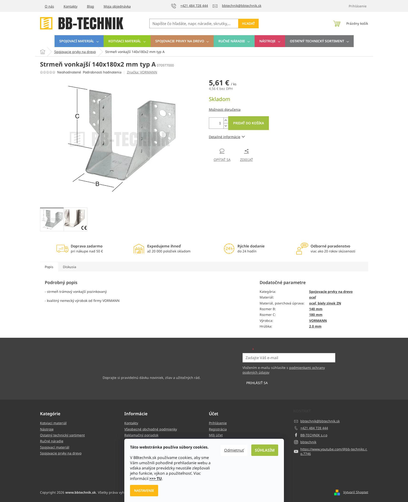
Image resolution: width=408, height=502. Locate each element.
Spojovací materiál (54, 447)
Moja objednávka (117, 6)
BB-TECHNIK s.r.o (313, 435)
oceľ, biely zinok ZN (325, 303)
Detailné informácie (224, 137)
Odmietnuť (234, 450)
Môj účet (216, 435)
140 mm (315, 309)
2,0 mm (315, 326)
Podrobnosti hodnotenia (102, 72)
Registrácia (218, 429)
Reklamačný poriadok (141, 435)
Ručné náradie (51, 441)
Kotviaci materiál (53, 423)
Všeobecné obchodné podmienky (150, 429)
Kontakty (70, 6)
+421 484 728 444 (314, 428)
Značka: (142, 72)
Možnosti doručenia (225, 109)
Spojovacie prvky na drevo (331, 291)
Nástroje (47, 429)
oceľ (312, 297)
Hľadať (248, 23)
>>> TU (155, 478)
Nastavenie (144, 490)
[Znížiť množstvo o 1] (225, 126)
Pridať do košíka (248, 123)
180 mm (315, 314)
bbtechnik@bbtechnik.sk (320, 421)
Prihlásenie (218, 423)
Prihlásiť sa (257, 383)
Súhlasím (265, 450)
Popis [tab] (49, 267)
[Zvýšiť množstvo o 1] (225, 120)
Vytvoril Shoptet (355, 492)
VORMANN (318, 320)
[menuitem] (79, 41)
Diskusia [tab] (69, 267)
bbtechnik (308, 442)
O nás (49, 6)
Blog (90, 6)
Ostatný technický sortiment (62, 435)
